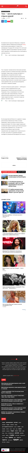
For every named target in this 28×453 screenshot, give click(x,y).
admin (4, 18)
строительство (22, 435)
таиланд (6, 437)
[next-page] (4, 196)
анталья (20, 422)
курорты (3, 430)
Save (9, 21)
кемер (11, 428)
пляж (23, 430)
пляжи (3, 433)
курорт (20, 428)
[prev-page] (2, 196)
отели (16, 431)
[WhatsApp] (11, 21)
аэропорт (4, 424)
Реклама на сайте (17, 451)
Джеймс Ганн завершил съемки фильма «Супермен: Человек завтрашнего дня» (13, 412)
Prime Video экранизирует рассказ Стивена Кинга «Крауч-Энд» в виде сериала (12, 396)
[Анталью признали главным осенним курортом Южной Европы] (4, 177)
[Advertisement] (14, 2)
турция (16, 439)
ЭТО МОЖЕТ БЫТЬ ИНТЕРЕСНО (9, 172)
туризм (10, 437)
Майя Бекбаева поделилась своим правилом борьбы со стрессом (13, 388)
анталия (16, 422)
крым (17, 428)
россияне (22, 433)
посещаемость (11, 433)
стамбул (12, 435)
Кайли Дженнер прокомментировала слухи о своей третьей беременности (13, 384)
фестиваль (4, 442)
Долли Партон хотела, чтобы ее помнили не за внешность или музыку (12, 404)
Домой (2, 9)
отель (20, 431)
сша (3, 437)
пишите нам (16, 375)
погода (6, 433)
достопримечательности (7, 426)
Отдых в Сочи (4, 158)
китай (14, 428)
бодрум (7, 424)
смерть (7, 435)
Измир (24, 44)
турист (15, 437)
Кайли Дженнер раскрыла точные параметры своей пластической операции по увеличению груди (13, 400)
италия (7, 428)
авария (3, 422)
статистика (17, 435)
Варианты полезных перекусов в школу (22, 158)
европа (15, 426)
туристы (4, 439)
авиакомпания (9, 422)
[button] (2, 6)
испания (3, 428)
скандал (3, 435)
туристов (19, 437)
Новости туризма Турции (10, 9)
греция (16, 424)
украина (21, 439)
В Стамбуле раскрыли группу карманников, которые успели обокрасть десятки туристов (16, 191)
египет (18, 426)
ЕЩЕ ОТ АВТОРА (21, 172)
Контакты (23, 451)
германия (12, 424)
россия (17, 433)
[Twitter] (5, 21)
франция (8, 442)
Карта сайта (10, 451)
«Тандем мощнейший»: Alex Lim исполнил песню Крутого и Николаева (12, 392)
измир (22, 426)
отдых (12, 431)
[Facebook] (2, 21)
